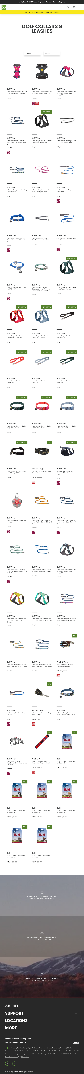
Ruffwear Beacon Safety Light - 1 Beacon (17, 521)
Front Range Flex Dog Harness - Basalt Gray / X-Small (42, 141)
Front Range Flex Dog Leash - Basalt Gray (67, 336)
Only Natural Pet (15, 1072)
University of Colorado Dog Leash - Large (41, 713)
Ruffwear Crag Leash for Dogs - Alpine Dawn (17, 190)
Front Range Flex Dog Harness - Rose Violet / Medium (17, 336)
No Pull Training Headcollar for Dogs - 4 (16, 811)
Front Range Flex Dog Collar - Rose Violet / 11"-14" (42, 427)
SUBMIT (76, 1042)
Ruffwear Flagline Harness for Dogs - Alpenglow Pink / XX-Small (17, 93)
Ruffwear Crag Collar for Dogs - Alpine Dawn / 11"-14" (66, 713)
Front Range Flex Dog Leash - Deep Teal (67, 381)
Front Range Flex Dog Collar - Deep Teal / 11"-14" (17, 427)
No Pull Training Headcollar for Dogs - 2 (41, 811)
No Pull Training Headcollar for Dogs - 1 (41, 856)
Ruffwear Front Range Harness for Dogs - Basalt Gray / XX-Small (42, 93)
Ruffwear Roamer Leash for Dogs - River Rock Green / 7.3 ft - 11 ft (17, 571)
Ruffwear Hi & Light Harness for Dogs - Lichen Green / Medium (16, 620)
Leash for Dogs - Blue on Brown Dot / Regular (65, 665)
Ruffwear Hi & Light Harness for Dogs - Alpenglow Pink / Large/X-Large (66, 93)
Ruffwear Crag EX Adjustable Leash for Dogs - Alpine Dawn (42, 665)
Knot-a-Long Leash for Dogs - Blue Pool (16, 713)
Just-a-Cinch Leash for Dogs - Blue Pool (67, 239)
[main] (42, 465)
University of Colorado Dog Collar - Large (41, 472)
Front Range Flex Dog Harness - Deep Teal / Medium (67, 288)
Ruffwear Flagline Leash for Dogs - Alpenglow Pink (41, 190)
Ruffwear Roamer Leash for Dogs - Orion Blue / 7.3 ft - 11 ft (16, 142)
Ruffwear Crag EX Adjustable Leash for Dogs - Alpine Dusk (67, 619)
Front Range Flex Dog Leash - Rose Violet (17, 381)
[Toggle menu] (80, 6)
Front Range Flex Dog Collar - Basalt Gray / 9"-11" (17, 472)
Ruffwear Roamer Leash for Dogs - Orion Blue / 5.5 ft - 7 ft (66, 522)
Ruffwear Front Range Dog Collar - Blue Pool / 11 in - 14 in (16, 240)
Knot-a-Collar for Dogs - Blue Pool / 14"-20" (16, 288)
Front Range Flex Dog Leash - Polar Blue (42, 381)
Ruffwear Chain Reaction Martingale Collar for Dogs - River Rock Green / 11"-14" (41, 289)
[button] (52, 53)
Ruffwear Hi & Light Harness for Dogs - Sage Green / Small (42, 619)
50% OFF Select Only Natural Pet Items (39, 2)
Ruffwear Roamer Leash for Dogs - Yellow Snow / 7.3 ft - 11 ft (42, 522)
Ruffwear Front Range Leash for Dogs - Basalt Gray (66, 141)
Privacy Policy (25, 1057)
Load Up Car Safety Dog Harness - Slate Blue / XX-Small (65, 472)
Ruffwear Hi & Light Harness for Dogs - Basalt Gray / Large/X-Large (66, 571)
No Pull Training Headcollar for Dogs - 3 (66, 811)
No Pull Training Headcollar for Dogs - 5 (16, 856)
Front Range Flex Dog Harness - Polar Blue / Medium (42, 336)
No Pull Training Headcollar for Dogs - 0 (66, 762)
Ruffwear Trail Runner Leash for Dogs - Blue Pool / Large (41, 570)
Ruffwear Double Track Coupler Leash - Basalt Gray (41, 239)
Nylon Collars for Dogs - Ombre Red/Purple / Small (40, 762)
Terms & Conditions (11, 1057)
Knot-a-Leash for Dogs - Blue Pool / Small (66, 190)
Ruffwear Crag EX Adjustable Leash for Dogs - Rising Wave (17, 665)
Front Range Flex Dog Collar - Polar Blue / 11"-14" (67, 427)
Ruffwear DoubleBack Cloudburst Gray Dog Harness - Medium (17, 763)
